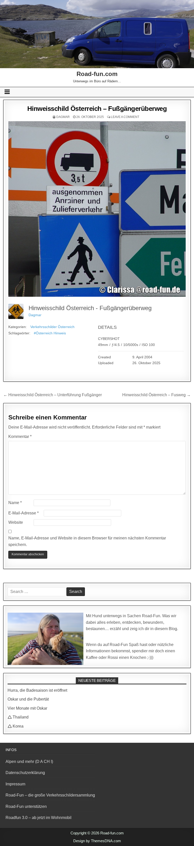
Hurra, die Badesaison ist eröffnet (37, 690)
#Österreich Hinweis (50, 333)
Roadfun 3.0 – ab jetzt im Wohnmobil (38, 817)
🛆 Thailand (18, 717)
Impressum (15, 784)
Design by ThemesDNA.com (97, 841)
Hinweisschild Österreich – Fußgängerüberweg (97, 108)
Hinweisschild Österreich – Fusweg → (156, 395)
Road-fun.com (97, 73)
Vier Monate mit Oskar (27, 708)
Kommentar (20, 436)
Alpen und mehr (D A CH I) (29, 761)
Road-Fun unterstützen (26, 806)
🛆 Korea (15, 726)
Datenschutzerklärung (25, 772)
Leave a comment (125, 117)
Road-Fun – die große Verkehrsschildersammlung (50, 795)
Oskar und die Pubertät (28, 699)
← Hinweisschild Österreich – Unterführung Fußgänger (52, 395)
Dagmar (63, 117)
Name (15, 503)
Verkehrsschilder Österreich (52, 327)
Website (15, 522)
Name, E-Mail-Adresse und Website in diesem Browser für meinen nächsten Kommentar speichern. (87, 541)
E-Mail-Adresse (23, 513)
